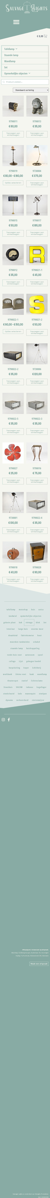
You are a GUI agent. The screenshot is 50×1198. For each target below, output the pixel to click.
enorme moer (37, 629)
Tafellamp (9, 49)
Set (5, 67)
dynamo (9, 700)
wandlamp (42, 674)
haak (32, 674)
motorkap (23, 609)
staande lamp (16, 648)
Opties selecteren (13, 183)
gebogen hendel (33, 661)
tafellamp (11, 609)
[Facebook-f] (9, 719)
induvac (29, 687)
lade (20, 693)
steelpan (43, 693)
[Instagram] (3, 719)
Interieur (11, 629)
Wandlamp (9, 61)
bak (20, 622)
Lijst (21, 661)
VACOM (19, 687)
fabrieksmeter (27, 635)
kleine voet (21, 674)
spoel (40, 655)
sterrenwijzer (38, 700)
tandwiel (13, 616)
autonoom (30, 655)
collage (12, 661)
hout (39, 635)
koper (26, 667)
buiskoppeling (33, 648)
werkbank (7, 674)
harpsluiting (14, 667)
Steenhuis (8, 687)
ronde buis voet (14, 655)
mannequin (30, 693)
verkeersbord (22, 700)
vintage (29, 622)
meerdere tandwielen (20, 642)
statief (25, 680)
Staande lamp (11, 55)
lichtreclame (36, 680)
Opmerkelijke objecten (15, 73)
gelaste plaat (10, 622)
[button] (16, 22)
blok (38, 622)
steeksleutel (9, 693)
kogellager (41, 687)
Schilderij (36, 667)
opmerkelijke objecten (30, 616)
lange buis (23, 629)
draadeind (13, 635)
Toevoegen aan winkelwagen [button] (13, 134)
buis (33, 609)
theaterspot (12, 680)
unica (40, 609)
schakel (36, 642)
